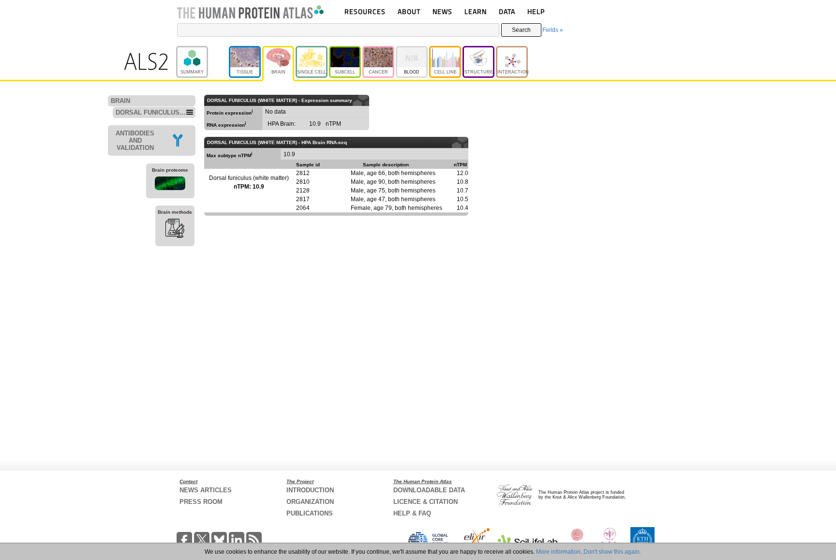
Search (521, 30)
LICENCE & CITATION (425, 501)
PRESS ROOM (201, 501)
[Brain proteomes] (170, 184)
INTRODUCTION (310, 490)
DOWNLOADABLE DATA (429, 490)
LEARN (475, 11)
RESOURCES (365, 11)
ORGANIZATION (310, 501)
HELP (536, 11)
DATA (507, 11)
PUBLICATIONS (309, 513)
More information (558, 551)
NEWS (442, 11)
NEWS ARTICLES (205, 490)
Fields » (552, 30)
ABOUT (409, 11)
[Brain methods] (174, 229)
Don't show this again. (612, 551)
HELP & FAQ (412, 513)
